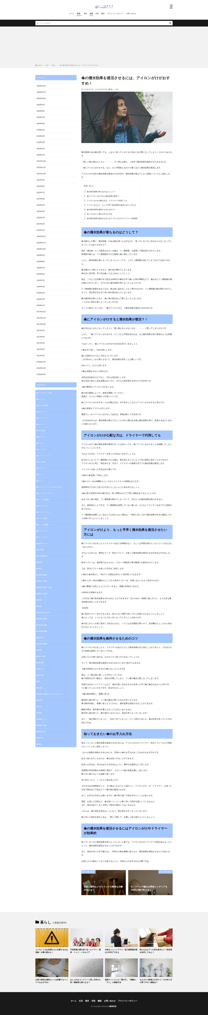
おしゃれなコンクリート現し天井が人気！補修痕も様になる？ (85, 980)
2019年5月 (41, 205)
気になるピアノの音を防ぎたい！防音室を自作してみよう (156, 950)
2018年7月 (41, 268)
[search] (170, 23)
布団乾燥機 (43, 631)
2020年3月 (41, 142)
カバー (41, 424)
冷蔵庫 (41, 550)
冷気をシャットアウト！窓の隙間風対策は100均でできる (121, 950)
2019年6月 (41, 199)
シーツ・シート (44, 456)
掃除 (40, 650)
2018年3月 (41, 293)
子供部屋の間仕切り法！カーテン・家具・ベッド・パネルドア (85, 950)
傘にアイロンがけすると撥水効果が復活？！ (102, 196)
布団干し (42, 637)
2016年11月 (41, 368)
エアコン (42, 399)
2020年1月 (41, 155)
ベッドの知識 (44, 499)
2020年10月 (41, 98)
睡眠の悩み (43, 725)
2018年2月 (41, 299)
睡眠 (102, 13)
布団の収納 (43, 619)
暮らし (54, 65)
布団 (97, 13)
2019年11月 (41, 167)
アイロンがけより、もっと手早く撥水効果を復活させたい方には (110, 205)
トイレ (41, 474)
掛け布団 (42, 656)
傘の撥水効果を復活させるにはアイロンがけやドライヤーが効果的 (110, 218)
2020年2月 (41, 148)
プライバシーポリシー (115, 13)
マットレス (43, 537)
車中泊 (41, 738)
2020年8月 (41, 111)
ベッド (41, 481)
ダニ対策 (42, 462)
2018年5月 (41, 280)
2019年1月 (41, 230)
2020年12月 (41, 86)
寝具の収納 (43, 575)
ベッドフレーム (44, 512)
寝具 (85, 13)
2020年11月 (41, 92)
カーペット (43, 418)
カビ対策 (42, 430)
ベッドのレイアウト (46, 493)
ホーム (71, 13)
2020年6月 (41, 123)
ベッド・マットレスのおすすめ (50, 487)
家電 (40, 562)
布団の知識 (43, 625)
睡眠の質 (42, 731)
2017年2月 (41, 349)
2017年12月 (41, 312)
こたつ (41, 443)
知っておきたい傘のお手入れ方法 (98, 214)
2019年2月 (41, 224)
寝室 (40, 600)
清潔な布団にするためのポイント (51, 694)
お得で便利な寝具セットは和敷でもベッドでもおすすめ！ (51, 980)
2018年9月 (41, 255)
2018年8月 (41, 261)
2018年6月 (41, 274)
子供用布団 (43, 556)
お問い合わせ (131, 13)
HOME (39, 65)
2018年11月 (41, 243)
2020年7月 (41, 117)
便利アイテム (44, 543)
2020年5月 (41, 130)
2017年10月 (41, 324)
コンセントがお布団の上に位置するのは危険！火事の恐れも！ (51, 950)
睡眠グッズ (43, 719)
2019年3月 (41, 217)
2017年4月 (41, 337)
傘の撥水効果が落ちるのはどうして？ (100, 192)
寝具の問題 (43, 581)
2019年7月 (41, 192)
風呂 (40, 744)
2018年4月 (41, 286)
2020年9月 (41, 105)
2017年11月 (41, 318)
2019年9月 (41, 180)
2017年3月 (41, 343)
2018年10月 (41, 249)
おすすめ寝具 (44, 405)
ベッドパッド (44, 506)
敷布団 (41, 663)
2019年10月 (41, 174)
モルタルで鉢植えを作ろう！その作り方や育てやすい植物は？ (156, 980)
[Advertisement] (104, 46)
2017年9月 (41, 330)
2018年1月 (41, 305)
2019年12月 (41, 161)
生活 (78, 13)
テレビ (41, 468)
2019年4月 (41, 211)
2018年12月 (41, 236)
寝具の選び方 (44, 594)
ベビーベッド (44, 531)
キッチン (42, 437)
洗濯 (40, 688)
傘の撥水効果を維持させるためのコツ (100, 209)
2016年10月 (41, 374)
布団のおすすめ (44, 612)
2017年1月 (41, 355)
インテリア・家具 (45, 393)
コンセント (43, 449)
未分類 (41, 675)
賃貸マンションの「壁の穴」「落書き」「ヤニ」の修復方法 (121, 980)
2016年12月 (41, 362)
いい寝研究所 (111, 1006)
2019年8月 (41, 186)
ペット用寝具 (44, 525)
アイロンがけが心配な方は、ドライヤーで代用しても (105, 200)
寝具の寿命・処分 (45, 587)
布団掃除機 (43, 644)
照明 (40, 700)
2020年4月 (41, 136)
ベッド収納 (43, 518)
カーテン (42, 412)
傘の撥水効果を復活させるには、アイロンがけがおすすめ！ (79, 65)
